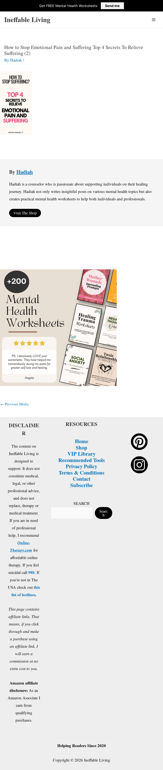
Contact (81, 478)
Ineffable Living (27, 19)
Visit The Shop (25, 212)
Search (103, 513)
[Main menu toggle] (154, 19)
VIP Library (81, 453)
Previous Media (14, 404)
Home (81, 441)
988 (31, 572)
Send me (112, 6)
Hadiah (24, 172)
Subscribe (81, 485)
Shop (81, 447)
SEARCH (81, 503)
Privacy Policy (81, 466)
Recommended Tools (81, 460)
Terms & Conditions (81, 472)
